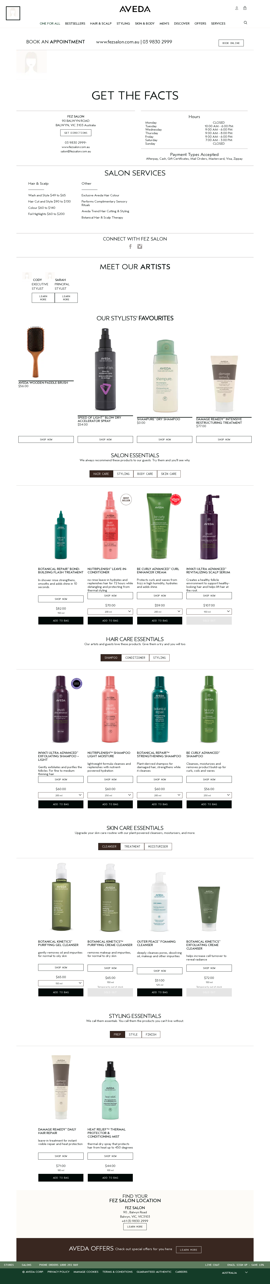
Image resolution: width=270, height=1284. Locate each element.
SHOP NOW (46, 439)
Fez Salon (135, 1208)
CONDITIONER (135, 658)
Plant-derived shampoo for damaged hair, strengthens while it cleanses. (159, 767)
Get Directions (75, 133)
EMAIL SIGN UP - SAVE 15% (246, 1265)
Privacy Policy (59, 1271)
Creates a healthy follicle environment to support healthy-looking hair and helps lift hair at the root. (208, 585)
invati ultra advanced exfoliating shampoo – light (58, 756)
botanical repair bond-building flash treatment (61, 570)
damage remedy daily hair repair (57, 1131)
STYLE (133, 1034)
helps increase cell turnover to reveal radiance (206, 957)
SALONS (26, 1265)
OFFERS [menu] (200, 23)
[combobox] (110, 612)
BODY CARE (145, 474)
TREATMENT (132, 846)
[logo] (135, 8)
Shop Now (61, 599)
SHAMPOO (111, 658)
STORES (9, 1265)
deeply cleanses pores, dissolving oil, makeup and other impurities (159, 954)
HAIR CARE (101, 474)
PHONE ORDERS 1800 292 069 (58, 1265)
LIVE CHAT (212, 1265)
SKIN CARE (169, 474)
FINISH (151, 1034)
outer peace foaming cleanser (156, 943)
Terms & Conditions (117, 1271)
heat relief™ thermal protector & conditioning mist (107, 1133)
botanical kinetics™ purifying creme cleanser (110, 943)
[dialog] (245, 22)
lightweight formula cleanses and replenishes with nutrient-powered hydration (109, 767)
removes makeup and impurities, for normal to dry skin (109, 954)
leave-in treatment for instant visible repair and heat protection (60, 1142)
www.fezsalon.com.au (117, 42)
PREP (117, 1034)
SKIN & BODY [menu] (145, 23)
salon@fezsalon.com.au (76, 151)
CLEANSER (109, 846)
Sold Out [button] (209, 620)
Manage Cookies (86, 1271)
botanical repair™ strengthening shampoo (159, 754)
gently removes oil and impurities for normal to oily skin (60, 954)
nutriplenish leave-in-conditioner (107, 570)
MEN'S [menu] (164, 23)
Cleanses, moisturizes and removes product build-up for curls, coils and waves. (206, 767)
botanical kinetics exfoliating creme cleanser (203, 945)
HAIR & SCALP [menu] (101, 23)
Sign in (236, 8)
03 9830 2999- (76, 142)
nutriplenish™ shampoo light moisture (109, 754)
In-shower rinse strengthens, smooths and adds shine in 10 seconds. (57, 584)
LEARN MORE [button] (188, 1250)
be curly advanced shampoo (203, 754)
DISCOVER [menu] (182, 23)
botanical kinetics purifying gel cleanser (58, 943)
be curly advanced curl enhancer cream (158, 570)
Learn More (66, 298)
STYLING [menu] (123, 23)
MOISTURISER (158, 846)
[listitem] (61, 558)
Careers (181, 1271)
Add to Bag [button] (61, 620)
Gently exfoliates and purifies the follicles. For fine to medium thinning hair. (60, 771)
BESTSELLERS (75, 23)
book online (231, 43)
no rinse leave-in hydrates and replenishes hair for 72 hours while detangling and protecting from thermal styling (110, 585)
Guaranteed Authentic (154, 1271)
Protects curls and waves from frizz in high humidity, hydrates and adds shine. (157, 583)
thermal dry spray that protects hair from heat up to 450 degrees (110, 1145)
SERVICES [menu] (218, 23)
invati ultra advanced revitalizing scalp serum (208, 570)
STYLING (123, 474)
